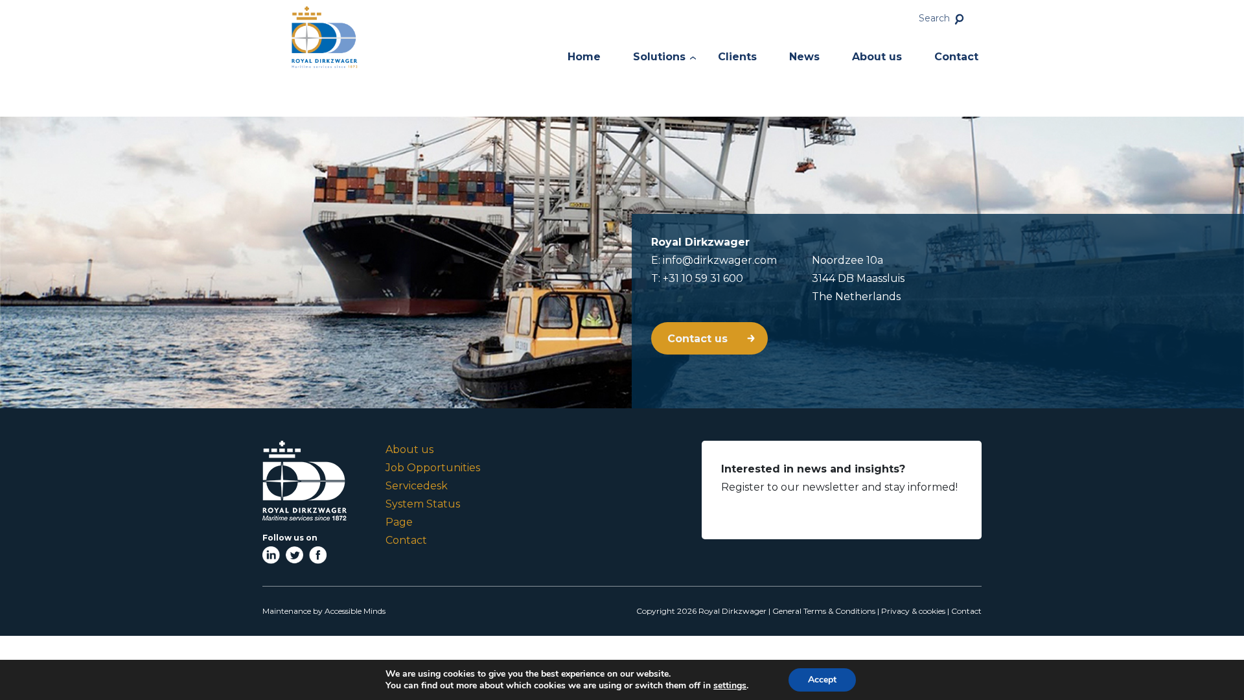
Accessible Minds (355, 611)
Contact (956, 57)
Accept (822, 679)
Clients (737, 57)
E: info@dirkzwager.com (714, 260)
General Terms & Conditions (823, 611)
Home (584, 57)
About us (877, 57)
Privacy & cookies (913, 611)
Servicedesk (417, 486)
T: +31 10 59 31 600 (697, 278)
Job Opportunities (433, 467)
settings (729, 686)
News (804, 57)
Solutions (659, 57)
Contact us (699, 338)
